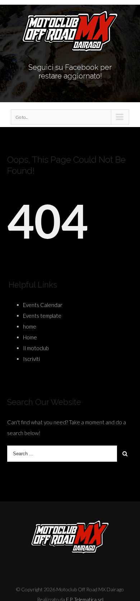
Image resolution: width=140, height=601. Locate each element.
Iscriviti (31, 359)
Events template (42, 315)
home (29, 326)
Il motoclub (36, 348)
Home (30, 337)
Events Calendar (42, 305)
